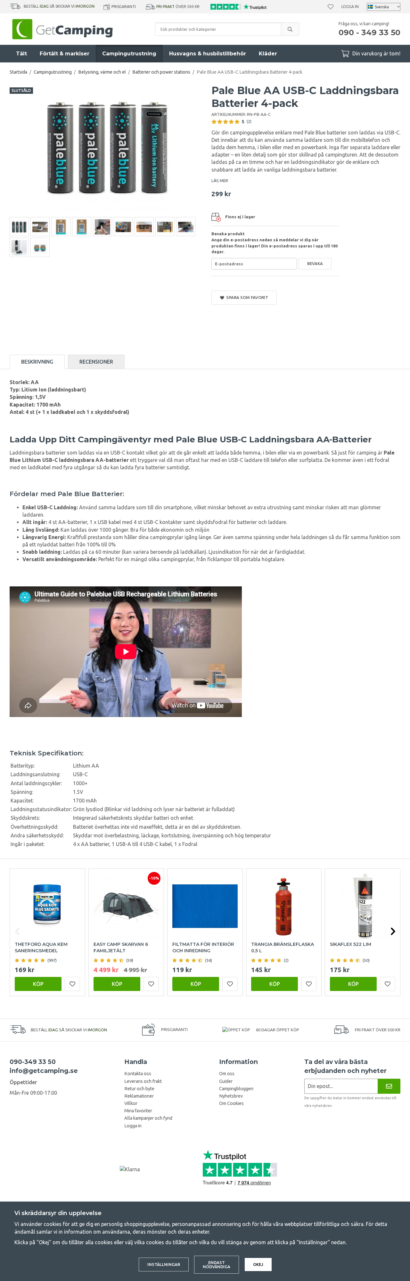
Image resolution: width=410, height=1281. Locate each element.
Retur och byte (139, 1088)
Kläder (268, 54)
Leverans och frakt (143, 1081)
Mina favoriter (138, 1110)
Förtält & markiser (64, 54)
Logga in (350, 6)
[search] (290, 29)
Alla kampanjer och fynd (148, 1118)
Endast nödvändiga (216, 1264)
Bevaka (315, 263)
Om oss (226, 1073)
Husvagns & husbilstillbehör (207, 54)
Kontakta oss (137, 1073)
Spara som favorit (246, 297)
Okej (258, 1264)
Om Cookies (231, 1103)
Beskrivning (37, 362)
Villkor (130, 1103)
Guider (226, 1081)
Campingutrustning (129, 54)
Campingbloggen (236, 1088)
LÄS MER (219, 180)
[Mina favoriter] (330, 7)
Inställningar (163, 1264)
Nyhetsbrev (231, 1096)
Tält (21, 54)
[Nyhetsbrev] (389, 1086)
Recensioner (96, 362)
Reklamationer (139, 1096)
